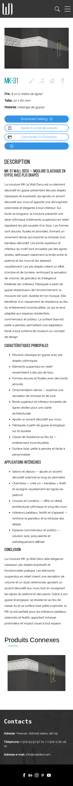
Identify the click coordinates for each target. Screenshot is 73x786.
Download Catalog (34, 119)
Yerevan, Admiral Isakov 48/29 (37, 733)
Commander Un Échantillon (39, 137)
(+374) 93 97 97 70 (32, 742)
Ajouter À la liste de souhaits (39, 128)
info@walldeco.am (38, 754)
